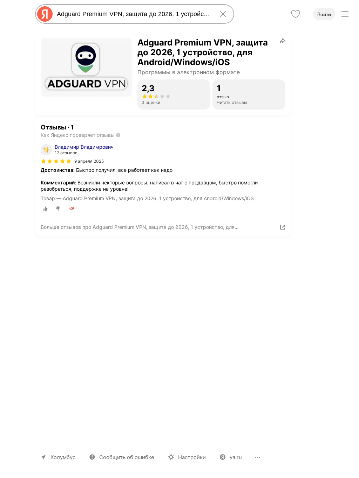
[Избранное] (295, 14)
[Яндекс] (45, 14)
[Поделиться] (282, 40)
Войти (324, 14)
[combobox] (133, 14)
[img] (56, 161)
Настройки (192, 457)
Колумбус (62, 457)
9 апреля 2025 (89, 161)
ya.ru (236, 457)
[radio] (45, 208)
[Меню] (345, 14)
